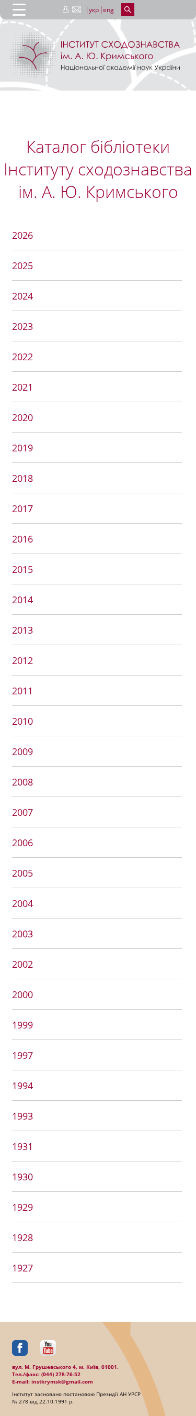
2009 (22, 751)
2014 (22, 599)
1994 (22, 1085)
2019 (22, 447)
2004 (22, 903)
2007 (22, 812)
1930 (22, 1176)
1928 (22, 1237)
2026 (22, 235)
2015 (22, 569)
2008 (22, 782)
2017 (22, 508)
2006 (22, 842)
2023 (22, 326)
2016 (22, 539)
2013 (22, 630)
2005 (22, 873)
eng (108, 10)
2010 (22, 721)
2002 (22, 964)
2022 (22, 356)
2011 (22, 690)
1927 (22, 1268)
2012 (22, 660)
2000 (22, 994)
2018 (22, 478)
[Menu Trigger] (19, 9)
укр (94, 10)
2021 (22, 387)
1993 (22, 1116)
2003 (22, 933)
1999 (22, 1025)
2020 (22, 417)
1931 (22, 1146)
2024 (22, 296)
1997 (22, 1055)
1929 (22, 1207)
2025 (22, 265)
